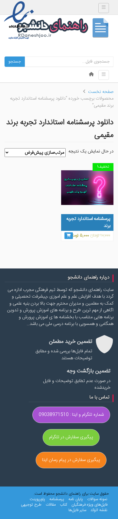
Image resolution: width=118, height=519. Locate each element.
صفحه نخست (100, 92)
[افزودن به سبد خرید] (68, 235)
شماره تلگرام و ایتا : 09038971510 (71, 414)
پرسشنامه (56, 499)
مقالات (51, 504)
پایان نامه (75, 499)
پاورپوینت (37, 499)
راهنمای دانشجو (65, 29)
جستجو (14, 61)
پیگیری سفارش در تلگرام (71, 437)
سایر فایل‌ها (77, 510)
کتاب (63, 504)
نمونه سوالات (97, 499)
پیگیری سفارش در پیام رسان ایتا (71, 460)
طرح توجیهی (31, 504)
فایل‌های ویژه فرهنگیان (89, 504)
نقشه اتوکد (98, 510)
